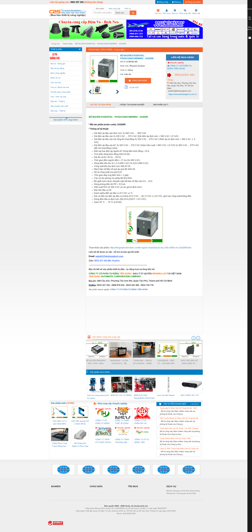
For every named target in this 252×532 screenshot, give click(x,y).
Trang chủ (55, 44)
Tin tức (250, 9)
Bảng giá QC (250, 28)
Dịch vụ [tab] (128, 8)
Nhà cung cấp (185, 13)
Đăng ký (177, 2)
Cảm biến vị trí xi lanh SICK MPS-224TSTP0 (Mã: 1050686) (60, 422)
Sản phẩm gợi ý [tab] (160, 105)
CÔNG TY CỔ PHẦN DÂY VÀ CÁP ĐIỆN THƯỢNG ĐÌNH (141, 422)
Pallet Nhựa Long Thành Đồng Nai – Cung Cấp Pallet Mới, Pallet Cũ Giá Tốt (59, 445)
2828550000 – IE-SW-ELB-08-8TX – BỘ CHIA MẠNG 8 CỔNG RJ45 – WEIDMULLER (119, 362)
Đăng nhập (163, 2)
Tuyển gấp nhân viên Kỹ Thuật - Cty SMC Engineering (180, 428)
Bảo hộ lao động (57, 68)
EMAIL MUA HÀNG (139, 81)
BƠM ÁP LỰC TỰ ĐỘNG (121, 395)
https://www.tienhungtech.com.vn (182, 94)
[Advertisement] (144, 314)
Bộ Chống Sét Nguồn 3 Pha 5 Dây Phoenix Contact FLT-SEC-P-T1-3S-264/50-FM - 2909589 (80, 445)
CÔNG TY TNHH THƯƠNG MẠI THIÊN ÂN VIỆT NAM (122, 441)
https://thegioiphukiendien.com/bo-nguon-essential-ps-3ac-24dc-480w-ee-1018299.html (150, 248)
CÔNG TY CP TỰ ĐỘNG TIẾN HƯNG (141, 441)
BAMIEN (56, 486)
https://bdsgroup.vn (123, 517)
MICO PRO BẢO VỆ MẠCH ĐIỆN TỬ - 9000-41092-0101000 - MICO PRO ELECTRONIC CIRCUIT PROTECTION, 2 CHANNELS (189, 362)
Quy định (249, 18)
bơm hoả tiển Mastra (166, 395)
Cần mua (166, 13)
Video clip (196, 13)
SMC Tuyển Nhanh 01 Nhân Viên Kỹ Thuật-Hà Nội (179, 418)
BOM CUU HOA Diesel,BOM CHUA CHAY (144, 396)
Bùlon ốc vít (55, 78)
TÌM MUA (133, 486)
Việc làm (158, 13)
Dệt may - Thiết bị (58, 111)
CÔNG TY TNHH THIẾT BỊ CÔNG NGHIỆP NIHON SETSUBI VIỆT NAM (122, 422)
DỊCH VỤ (171, 486)
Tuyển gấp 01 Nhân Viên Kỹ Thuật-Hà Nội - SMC (178, 408)
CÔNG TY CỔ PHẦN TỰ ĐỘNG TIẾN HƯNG (179, 67)
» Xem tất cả (194, 404)
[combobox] (129, 13)
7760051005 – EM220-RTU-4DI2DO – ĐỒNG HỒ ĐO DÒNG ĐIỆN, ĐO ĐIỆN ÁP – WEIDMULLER (142, 362)
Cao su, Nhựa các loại (60, 87)
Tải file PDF (133, 87)
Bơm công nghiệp (58, 73)
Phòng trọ (109, 517)
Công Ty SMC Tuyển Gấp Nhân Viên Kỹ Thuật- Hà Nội (180, 449)
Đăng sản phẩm (194, 2)
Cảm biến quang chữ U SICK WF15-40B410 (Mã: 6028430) (80, 422)
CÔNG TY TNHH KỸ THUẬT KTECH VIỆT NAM (103, 441)
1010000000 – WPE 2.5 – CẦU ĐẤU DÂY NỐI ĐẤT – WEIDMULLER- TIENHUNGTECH (165, 362)
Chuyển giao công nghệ (60, 92)
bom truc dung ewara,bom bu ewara (98, 396)
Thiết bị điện (67, 44)
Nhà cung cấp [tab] (114, 8)
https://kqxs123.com (139, 517)
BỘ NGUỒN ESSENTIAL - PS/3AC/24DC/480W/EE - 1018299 (100, 44)
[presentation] (194, 338)
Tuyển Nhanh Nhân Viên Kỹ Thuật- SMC (175, 438)
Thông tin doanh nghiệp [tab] (132, 105)
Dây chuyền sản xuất (59, 106)
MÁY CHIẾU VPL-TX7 (190, 395)
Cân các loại (56, 82)
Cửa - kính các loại (58, 97)
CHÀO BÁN (96, 486)
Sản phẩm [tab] (100, 8)
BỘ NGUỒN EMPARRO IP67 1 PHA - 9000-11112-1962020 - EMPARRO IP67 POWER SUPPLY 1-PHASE (96, 362)
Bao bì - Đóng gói (58, 64)
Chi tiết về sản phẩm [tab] (100, 105)
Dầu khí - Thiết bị (58, 101)
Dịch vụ (175, 13)
